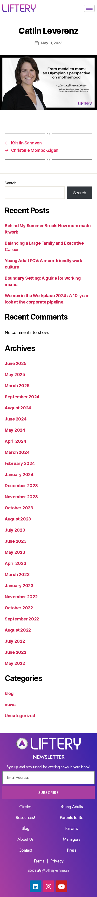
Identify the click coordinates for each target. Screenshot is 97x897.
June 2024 (16, 418)
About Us (25, 839)
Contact (25, 850)
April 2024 (15, 441)
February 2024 (20, 463)
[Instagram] (48, 886)
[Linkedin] (35, 886)
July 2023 (15, 530)
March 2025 (17, 385)
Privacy (57, 861)
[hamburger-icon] (89, 8)
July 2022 (15, 641)
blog (9, 693)
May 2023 (15, 552)
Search (10, 183)
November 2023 (21, 496)
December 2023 (21, 485)
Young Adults (72, 807)
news (10, 704)
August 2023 (18, 518)
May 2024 (15, 430)
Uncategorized (20, 715)
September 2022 (22, 618)
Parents (71, 828)
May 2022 (15, 663)
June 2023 (16, 541)
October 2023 (19, 507)
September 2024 (22, 396)
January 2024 (19, 474)
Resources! (25, 818)
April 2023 (15, 563)
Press (71, 850)
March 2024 (17, 452)
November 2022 (21, 596)
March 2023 (17, 574)
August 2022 (18, 630)
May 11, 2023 (51, 43)
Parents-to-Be (71, 818)
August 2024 (18, 407)
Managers (71, 839)
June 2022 (15, 652)
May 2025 (15, 374)
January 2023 (19, 585)
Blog (25, 828)
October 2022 (19, 607)
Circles (25, 807)
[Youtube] (61, 886)
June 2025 (16, 363)
